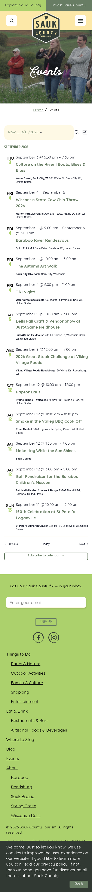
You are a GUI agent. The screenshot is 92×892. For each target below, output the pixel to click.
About (12, 768)
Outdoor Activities (28, 673)
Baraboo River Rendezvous (42, 241)
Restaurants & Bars (29, 721)
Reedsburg (21, 787)
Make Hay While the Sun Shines (46, 451)
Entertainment (25, 702)
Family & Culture (27, 683)
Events (12, 759)
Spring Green (23, 806)
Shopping (20, 692)
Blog (10, 749)
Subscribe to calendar (44, 555)
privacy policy (54, 864)
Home (38, 110)
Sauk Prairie (22, 797)
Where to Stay (20, 740)
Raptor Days (28, 392)
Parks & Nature (25, 664)
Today (46, 544)
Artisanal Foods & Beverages (39, 730)
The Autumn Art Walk (36, 267)
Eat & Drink (17, 711)
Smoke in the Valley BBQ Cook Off (49, 422)
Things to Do (18, 654)
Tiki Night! (25, 292)
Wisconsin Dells (25, 816)
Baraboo (19, 778)
